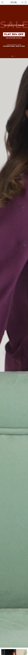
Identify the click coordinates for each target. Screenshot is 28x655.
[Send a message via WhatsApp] (25, 652)
